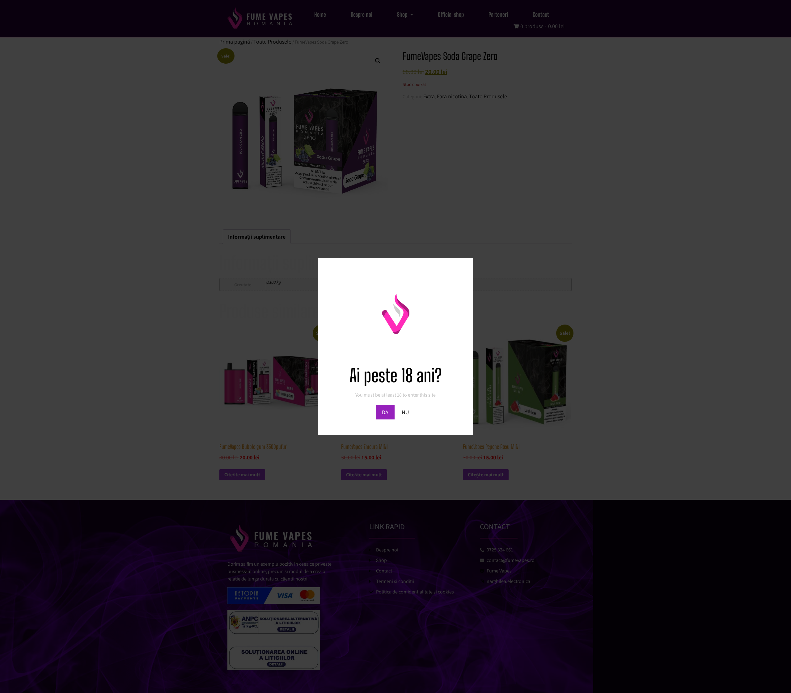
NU (405, 412)
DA (385, 412)
